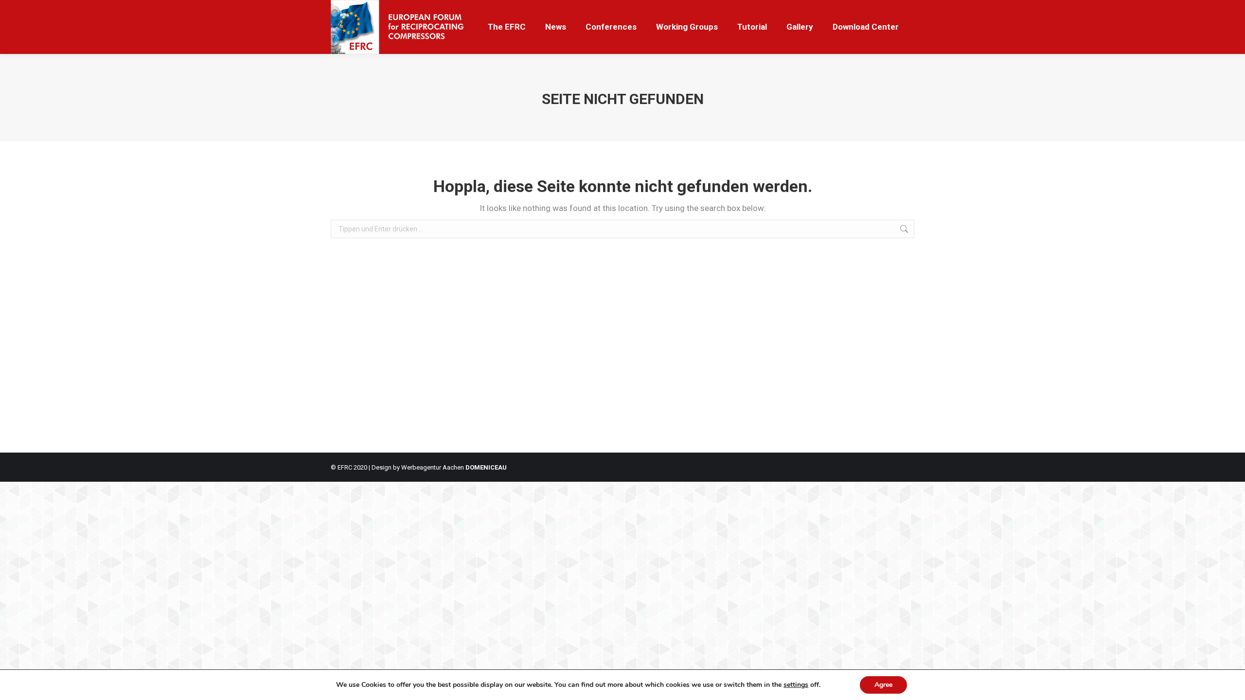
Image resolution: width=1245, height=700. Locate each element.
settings (795, 685)
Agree (883, 684)
